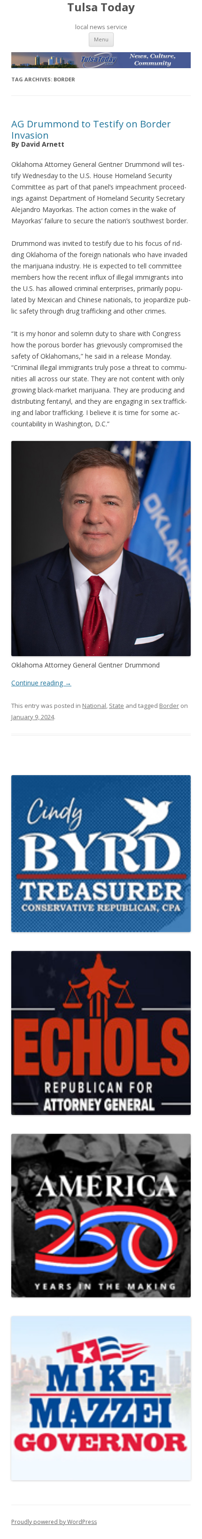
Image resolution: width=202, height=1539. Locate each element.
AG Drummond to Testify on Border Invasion (91, 129)
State (116, 705)
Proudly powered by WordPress (54, 1522)
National (94, 705)
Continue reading (41, 682)
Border (169, 705)
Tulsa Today (101, 7)
